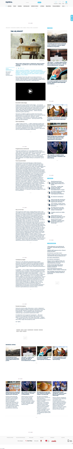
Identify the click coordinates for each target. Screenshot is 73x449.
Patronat (52, 437)
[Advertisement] (36, 15)
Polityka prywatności (20, 437)
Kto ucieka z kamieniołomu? (53, 257)
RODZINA (21, 331)
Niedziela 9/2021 (11, 70)
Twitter (19, 68)
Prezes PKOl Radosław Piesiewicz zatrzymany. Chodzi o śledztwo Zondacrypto (56, 269)
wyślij (23, 68)
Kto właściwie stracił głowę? (53, 259)
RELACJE (18, 331)
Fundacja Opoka (10, 437)
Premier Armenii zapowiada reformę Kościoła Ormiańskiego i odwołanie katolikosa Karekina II (55, 265)
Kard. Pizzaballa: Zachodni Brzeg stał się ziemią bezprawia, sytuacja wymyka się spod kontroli (56, 272)
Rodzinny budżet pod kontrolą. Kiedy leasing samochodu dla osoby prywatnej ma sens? (56, 255)
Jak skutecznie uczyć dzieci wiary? (54, 253)
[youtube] (72, 20)
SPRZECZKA (24, 331)
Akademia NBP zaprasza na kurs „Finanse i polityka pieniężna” (56, 251)
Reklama (41, 437)
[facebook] (72, 16)
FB (17, 68)
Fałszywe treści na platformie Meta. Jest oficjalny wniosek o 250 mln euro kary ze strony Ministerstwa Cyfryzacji (56, 262)
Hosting (63, 437)
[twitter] (72, 18)
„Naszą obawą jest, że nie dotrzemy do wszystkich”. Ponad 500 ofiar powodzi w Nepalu (56, 247)
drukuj (21, 68)
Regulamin (31, 437)
